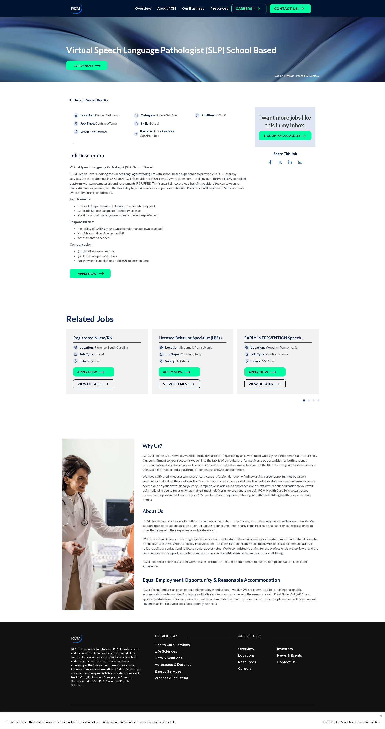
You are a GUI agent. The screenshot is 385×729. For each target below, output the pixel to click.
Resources (219, 8)
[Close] (380, 715)
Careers (244, 9)
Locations (246, 655)
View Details (89, 384)
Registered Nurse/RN (93, 337)
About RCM (166, 8)
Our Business (193, 8)
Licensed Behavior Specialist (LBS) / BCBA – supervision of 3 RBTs (190, 338)
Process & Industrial (171, 678)
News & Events (289, 655)
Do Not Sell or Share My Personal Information (351, 722)
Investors (285, 649)
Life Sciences (166, 651)
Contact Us (286, 9)
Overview (143, 8)
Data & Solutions (168, 658)
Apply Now (87, 372)
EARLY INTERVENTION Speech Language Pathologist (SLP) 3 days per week (276, 338)
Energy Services (168, 671)
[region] (192, 720)
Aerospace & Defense (173, 665)
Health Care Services (172, 645)
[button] (83, 65)
